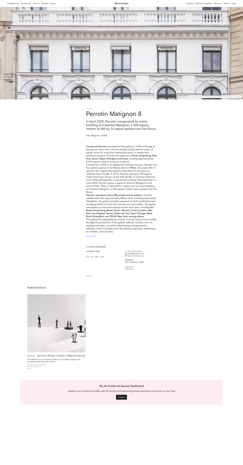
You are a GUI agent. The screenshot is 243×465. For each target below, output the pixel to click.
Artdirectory (26, 3)
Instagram (129, 269)
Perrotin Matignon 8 (136, 256)
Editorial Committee (203, 3)
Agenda (190, 3)
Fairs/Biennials (13, 3)
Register (121, 397)
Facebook (129, 266)
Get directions (91, 236)
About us (218, 3)
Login (233, 3)
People (45, 3)
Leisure (53, 3)
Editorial (36, 3)
